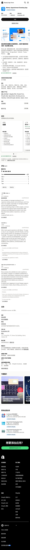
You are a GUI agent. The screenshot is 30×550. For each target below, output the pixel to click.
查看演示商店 (15, 23)
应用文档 (3, 324)
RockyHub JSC (21, 15)
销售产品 (3, 472)
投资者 (17, 503)
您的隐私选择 (4, 545)
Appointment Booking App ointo (14, 429)
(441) (13, 15)
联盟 (17, 511)
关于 (17, 497)
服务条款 (3, 533)
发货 (17, 484)
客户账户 (6, 94)
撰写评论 (4, 187)
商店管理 (3, 484)
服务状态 (18, 517)
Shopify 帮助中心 (5, 497)
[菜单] (28, 2)
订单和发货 (4, 475)
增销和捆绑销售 (19, 475)
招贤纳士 (18, 500)
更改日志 (12, 342)
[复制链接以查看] (9, 193)
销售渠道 (3, 466)
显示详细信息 (4, 217)
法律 (17, 514)
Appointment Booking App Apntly (14, 422)
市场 (17, 469)
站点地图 (3, 541)
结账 (2, 94)
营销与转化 (4, 481)
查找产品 (3, 469)
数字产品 (3, 108)
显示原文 (14, 73)
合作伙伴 (18, 509)
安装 (15, 19)
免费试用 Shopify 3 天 (15, 448)
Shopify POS (12, 94)
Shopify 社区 (4, 503)
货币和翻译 (18, 487)
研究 (2, 509)
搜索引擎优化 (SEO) (21, 481)
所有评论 (12, 187)
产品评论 (18, 472)
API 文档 (3, 500)
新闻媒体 (18, 506)
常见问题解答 (4, 319)
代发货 (17, 466)
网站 (2, 333)
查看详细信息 (4, 368)
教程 (2, 321)
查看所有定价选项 (11, 160)
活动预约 (3, 103)
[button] (15, 416)
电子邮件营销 (19, 478)
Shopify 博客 (4, 506)
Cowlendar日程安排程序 (11, 414)
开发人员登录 (4, 530)
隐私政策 (3, 317)
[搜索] (25, 2)
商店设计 (3, 478)
